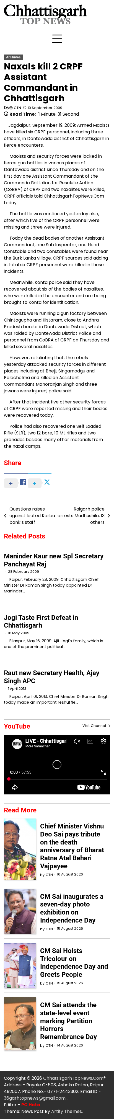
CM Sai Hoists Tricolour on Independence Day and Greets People (74, 962)
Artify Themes (66, 1111)
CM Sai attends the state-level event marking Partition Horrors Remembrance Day (68, 1021)
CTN (17, 107)
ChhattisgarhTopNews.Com (73, 1078)
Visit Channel (94, 725)
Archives (13, 57)
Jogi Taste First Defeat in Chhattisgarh (41, 622)
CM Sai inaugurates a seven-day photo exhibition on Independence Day (71, 908)
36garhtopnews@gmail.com (35, 1098)
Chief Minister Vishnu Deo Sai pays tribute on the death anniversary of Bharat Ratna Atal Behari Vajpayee (72, 846)
